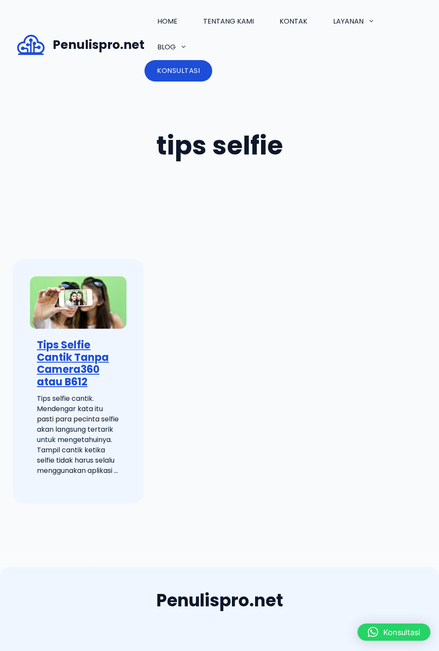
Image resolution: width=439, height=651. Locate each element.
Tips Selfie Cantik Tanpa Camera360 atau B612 (73, 363)
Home (167, 21)
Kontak (293, 21)
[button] (394, 632)
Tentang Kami (228, 21)
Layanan (348, 21)
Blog (166, 47)
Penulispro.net (98, 44)
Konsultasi (178, 71)
